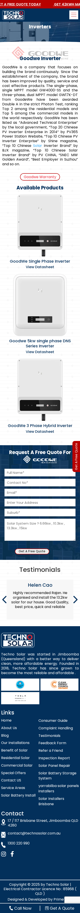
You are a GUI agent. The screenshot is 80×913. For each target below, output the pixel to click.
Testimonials (49, 735)
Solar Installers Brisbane (51, 801)
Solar (37, 145)
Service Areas (13, 787)
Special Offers (13, 772)
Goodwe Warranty (40, 176)
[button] (73, 14)
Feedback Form (52, 743)
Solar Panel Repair (54, 765)
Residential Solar (15, 757)
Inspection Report (54, 758)
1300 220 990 (19, 843)
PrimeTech (63, 899)
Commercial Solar (17, 765)
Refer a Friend (50, 750)
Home (6, 720)
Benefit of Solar (14, 750)
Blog (5, 735)
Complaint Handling (55, 728)
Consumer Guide (53, 720)
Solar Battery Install (18, 795)
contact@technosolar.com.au (34, 833)
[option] (40, 600)
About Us (9, 727)
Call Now (23, 908)
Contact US (11, 780)
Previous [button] (4, 599)
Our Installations (15, 742)
